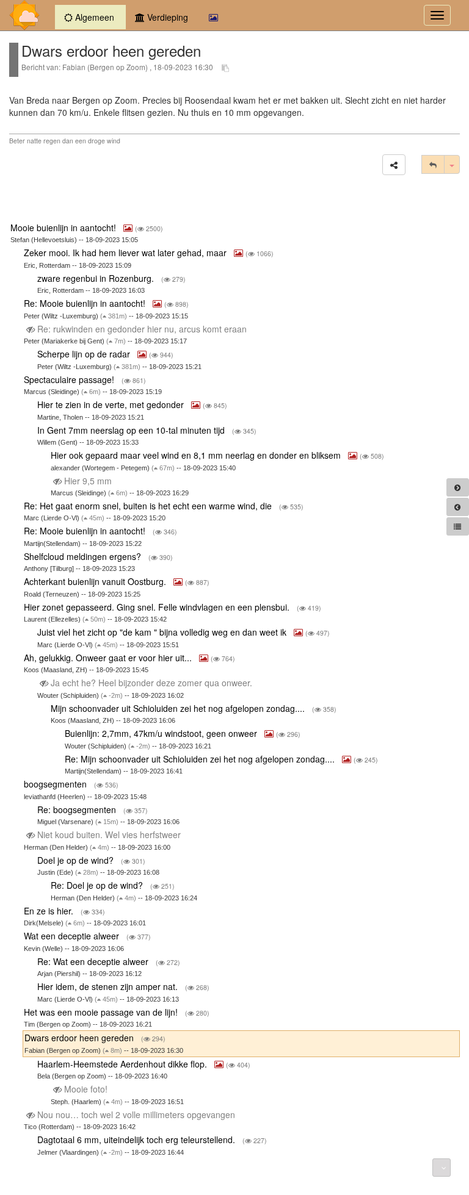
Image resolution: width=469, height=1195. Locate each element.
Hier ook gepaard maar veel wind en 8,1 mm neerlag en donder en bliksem (197, 455)
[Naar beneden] (441, 1167)
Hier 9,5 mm (88, 481)
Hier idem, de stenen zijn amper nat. (108, 986)
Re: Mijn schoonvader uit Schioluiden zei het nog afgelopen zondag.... (201, 759)
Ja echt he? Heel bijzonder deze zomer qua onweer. (151, 682)
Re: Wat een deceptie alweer (94, 961)
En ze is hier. (50, 911)
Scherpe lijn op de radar (85, 354)
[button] (393, 164)
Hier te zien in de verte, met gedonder (111, 404)
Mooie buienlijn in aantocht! (64, 227)
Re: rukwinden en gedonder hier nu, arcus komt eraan (142, 329)
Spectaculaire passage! (70, 379)
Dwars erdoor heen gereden (80, 1038)
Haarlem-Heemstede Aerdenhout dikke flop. (123, 1064)
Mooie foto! (86, 1089)
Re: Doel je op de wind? (98, 885)
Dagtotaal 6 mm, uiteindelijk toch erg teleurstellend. (137, 1139)
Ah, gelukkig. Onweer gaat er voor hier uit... (109, 657)
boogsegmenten (56, 784)
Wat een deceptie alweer (73, 936)
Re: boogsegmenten (77, 809)
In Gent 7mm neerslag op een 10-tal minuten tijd (132, 430)
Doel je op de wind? (76, 860)
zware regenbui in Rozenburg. (96, 278)
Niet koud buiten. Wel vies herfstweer (109, 834)
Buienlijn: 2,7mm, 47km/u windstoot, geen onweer (162, 733)
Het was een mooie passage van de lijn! (102, 1012)
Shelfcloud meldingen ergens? (84, 556)
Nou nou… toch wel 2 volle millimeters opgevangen (136, 1114)
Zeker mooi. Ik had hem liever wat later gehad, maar (126, 252)
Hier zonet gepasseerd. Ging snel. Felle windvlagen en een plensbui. (158, 607)
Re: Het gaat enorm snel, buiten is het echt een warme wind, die (149, 506)
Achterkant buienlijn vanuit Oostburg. (96, 581)
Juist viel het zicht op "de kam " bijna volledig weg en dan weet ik (163, 632)
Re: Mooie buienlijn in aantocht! (86, 303)
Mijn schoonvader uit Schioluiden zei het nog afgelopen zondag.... (179, 708)
